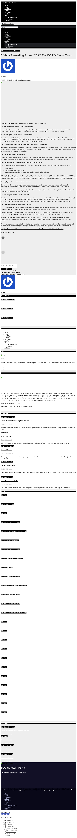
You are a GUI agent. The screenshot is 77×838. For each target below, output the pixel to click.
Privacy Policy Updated (8, 698)
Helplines (7, 20)
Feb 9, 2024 (4, 620)
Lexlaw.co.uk (13, 80)
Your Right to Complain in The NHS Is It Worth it (17, 535)
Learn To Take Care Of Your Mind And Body (15, 508)
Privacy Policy (12, 17)
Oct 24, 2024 (5, 316)
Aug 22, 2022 (5, 665)
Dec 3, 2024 (4, 440)
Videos (7, 10)
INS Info (3, 51)
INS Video (23, 612)
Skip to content (5, 812)
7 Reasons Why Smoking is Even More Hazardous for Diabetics (21, 661)
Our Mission (5, 716)
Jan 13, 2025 (4, 307)
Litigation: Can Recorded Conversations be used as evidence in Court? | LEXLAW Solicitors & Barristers (32, 229)
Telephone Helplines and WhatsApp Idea (13, 274)
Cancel (9, 269)
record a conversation (24, 80)
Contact (10, 19)
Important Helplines (7, 689)
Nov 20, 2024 (5, 453)
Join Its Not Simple (7, 544)
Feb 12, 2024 (5, 611)
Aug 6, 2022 (4, 692)
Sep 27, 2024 (5, 502)
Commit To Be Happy (8, 312)
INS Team (17, 51)
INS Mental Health (13, 768)
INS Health (4, 299)
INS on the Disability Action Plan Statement (15, 607)
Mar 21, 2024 (5, 538)
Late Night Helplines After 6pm (11, 598)
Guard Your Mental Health (9, 321)
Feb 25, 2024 (5, 602)
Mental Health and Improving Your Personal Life (16, 303)
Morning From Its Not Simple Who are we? (15, 625)
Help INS (4, 446)
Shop (6, 5)
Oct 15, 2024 (5, 325)
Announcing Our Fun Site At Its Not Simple (15, 616)
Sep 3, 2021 (4, 701)
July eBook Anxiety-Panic (9, 517)
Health (6, 7)
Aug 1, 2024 (4, 511)
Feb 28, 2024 (5, 584)
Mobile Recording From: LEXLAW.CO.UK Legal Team (36, 55)
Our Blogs (8, 9)
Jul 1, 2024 (4, 520)
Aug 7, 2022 (4, 683)
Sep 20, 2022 (5, 647)
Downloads (8, 12)
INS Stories (10, 51)
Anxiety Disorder (6, 450)
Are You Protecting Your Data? (11, 526)
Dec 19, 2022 (5, 638)
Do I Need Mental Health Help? (10, 272)
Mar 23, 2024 (5, 529)
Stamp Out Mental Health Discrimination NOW (16, 652)
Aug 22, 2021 (5, 710)
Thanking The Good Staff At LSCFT (12, 562)
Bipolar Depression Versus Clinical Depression (15, 643)
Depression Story (6, 436)
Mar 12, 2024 (5, 557)
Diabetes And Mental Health (10, 707)
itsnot (4, 76)
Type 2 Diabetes (6, 680)
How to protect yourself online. (10, 671)
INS (6, 15)
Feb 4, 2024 (4, 629)
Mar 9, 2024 (4, 566)
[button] (5, 814)
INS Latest (9, 531)
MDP (21, 558)
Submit (3, 269)
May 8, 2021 (4, 719)
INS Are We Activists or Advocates (12, 553)
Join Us (7, 14)
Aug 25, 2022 (5, 656)
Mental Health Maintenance (9, 499)
